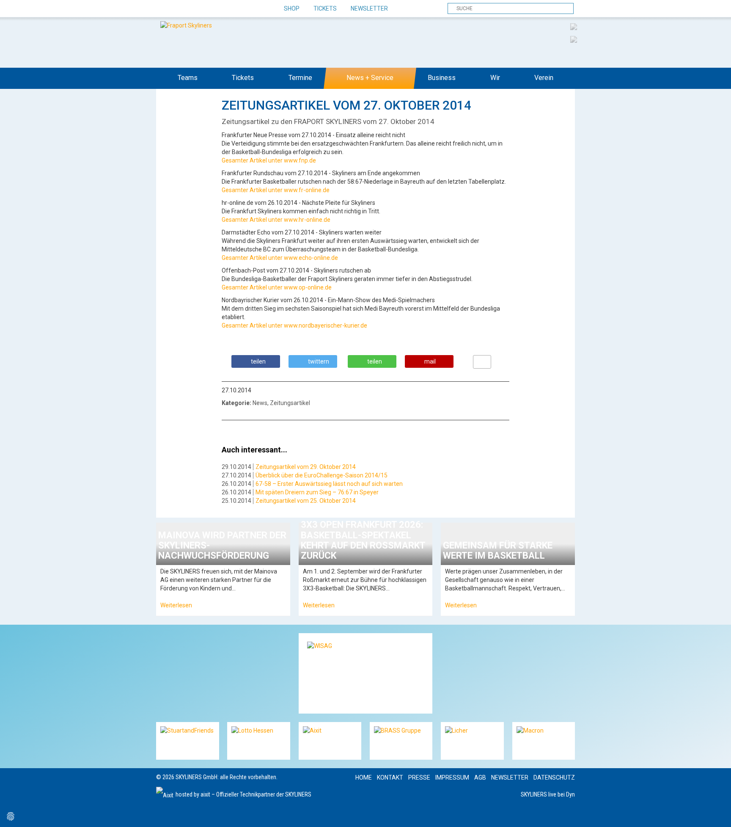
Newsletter (369, 8)
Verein (543, 78)
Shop (292, 8)
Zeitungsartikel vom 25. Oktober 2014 (306, 500)
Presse (419, 777)
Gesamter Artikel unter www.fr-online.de (276, 190)
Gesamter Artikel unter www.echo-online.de (280, 257)
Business (442, 78)
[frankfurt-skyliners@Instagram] (193, 8)
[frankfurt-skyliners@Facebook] (163, 8)
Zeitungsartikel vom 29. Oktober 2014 (306, 466)
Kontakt (390, 777)
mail (430, 361)
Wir (495, 78)
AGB (480, 777)
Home (363, 777)
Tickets (325, 8)
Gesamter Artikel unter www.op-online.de (277, 287)
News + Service (369, 78)
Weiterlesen (176, 605)
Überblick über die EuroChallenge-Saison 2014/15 (321, 475)
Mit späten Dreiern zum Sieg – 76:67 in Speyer (317, 492)
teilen (258, 361)
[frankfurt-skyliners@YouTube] (208, 8)
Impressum (452, 777)
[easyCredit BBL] (573, 26)
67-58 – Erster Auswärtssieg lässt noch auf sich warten (329, 483)
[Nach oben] (717, 813)
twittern (318, 361)
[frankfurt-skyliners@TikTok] (178, 8)
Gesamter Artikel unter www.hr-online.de (276, 219)
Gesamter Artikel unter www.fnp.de (269, 160)
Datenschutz (554, 777)
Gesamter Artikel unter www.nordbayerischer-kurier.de (294, 325)
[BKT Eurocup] (573, 39)
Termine (300, 78)
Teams (188, 78)
